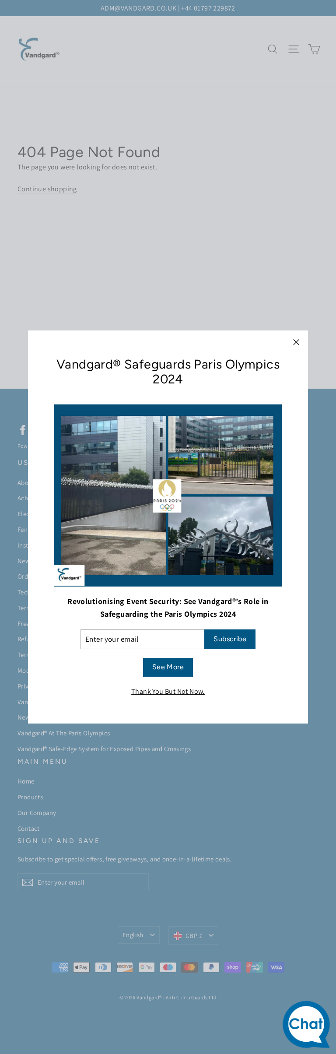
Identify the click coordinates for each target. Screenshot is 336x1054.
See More (168, 667)
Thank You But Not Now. (168, 691)
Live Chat (308, 1026)
